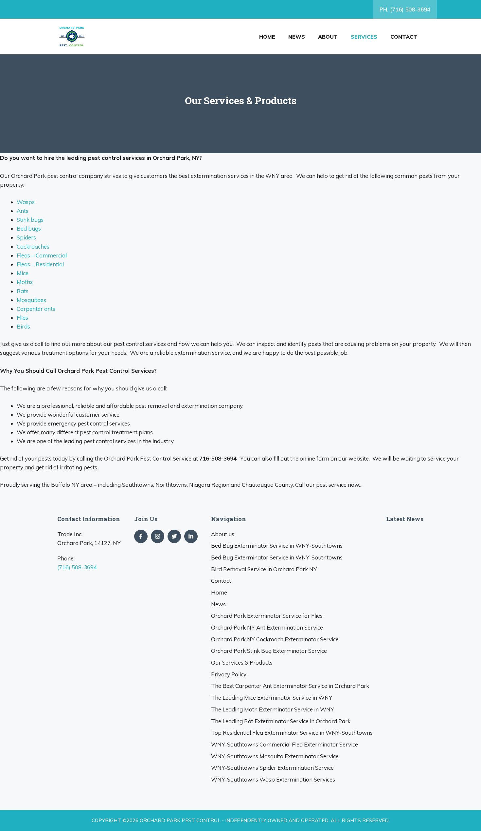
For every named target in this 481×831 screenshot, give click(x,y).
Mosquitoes (31, 299)
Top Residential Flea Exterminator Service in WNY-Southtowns (292, 732)
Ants (22, 210)
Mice (22, 273)
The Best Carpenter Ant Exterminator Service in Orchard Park (290, 685)
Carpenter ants (36, 308)
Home (267, 36)
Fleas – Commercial (42, 255)
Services (364, 36)
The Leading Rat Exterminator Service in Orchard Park (280, 721)
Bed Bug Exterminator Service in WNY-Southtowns (277, 545)
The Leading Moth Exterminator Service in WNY (272, 709)
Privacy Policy (228, 674)
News (296, 36)
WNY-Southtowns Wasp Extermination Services (273, 779)
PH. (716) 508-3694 (405, 9)
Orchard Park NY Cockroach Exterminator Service (275, 639)
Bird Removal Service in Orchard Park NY (264, 569)
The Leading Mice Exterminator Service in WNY (271, 697)
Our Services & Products (242, 662)
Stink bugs (30, 219)
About (328, 36)
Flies (22, 317)
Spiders (26, 237)
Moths (25, 281)
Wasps (26, 201)
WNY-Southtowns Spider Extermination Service (272, 767)
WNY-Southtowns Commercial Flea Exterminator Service (284, 744)
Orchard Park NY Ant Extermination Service (267, 627)
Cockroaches (33, 246)
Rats (22, 291)
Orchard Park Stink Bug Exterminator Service (269, 650)
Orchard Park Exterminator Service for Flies (267, 615)
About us (222, 534)
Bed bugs (29, 228)
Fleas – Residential (40, 264)
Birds (23, 326)
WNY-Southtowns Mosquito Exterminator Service (275, 756)
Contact (403, 36)
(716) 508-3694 (77, 567)
